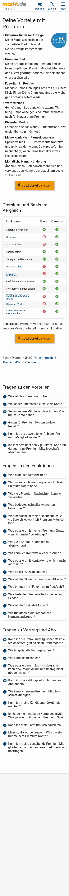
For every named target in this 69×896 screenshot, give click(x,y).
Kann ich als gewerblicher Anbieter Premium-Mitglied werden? (34, 435)
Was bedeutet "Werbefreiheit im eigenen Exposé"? (35, 596)
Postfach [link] (40, 8)
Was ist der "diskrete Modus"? (28, 605)
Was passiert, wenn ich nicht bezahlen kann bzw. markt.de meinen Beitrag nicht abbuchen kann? (35, 669)
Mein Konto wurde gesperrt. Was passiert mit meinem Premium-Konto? (35, 734)
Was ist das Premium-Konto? (27, 396)
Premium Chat (14, 266)
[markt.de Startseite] (14, 4)
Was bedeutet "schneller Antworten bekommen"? (31, 506)
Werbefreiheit (13, 244)
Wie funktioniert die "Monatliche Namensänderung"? (29, 614)
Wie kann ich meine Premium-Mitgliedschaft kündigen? (34, 693)
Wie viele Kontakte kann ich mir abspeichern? (29, 543)
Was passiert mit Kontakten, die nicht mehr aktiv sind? (37, 562)
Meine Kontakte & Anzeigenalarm (16, 312)
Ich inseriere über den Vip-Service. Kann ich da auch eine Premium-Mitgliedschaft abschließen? (37, 448)
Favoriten (11, 274)
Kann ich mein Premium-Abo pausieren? (35, 725)
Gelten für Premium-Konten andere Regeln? (31, 424)
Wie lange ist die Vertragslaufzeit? (31, 650)
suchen (52, 8)
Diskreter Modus (15, 304)
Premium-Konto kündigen (20, 362)
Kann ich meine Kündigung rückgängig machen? (34, 704)
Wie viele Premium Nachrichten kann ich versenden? (35, 495)
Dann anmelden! (45, 358)
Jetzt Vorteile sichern (36, 185)
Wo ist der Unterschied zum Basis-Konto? (36, 404)
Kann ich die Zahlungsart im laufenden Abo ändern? (34, 682)
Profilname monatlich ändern (18, 296)
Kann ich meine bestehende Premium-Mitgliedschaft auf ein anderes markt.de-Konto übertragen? (37, 747)
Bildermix (11, 237)
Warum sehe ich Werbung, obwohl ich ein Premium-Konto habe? (36, 484)
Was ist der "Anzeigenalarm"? (27, 572)
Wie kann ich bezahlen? (24, 658)
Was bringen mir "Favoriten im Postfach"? (36, 586)
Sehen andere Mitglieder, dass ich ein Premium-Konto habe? (36, 413)
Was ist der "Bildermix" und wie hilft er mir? (37, 579)
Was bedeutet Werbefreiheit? (27, 475)
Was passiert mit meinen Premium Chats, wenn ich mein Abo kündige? (36, 532)
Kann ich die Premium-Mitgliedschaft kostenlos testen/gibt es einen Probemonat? (36, 641)
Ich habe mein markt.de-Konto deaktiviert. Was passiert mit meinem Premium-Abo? (36, 715)
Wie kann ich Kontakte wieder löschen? (34, 553)
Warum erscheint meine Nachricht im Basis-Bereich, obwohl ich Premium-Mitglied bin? (36, 519)
